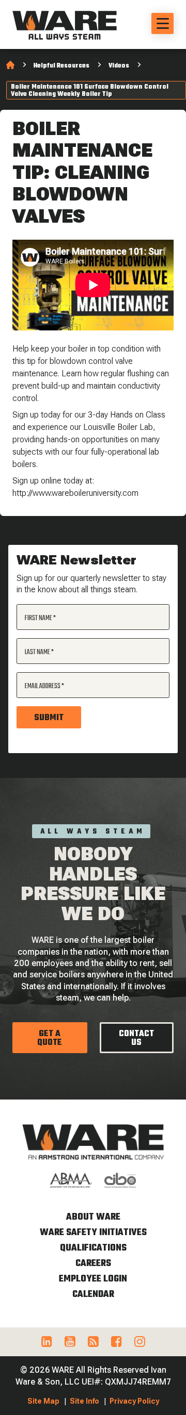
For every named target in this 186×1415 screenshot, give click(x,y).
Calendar (93, 1294)
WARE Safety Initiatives (93, 1232)
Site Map (43, 1401)
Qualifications (93, 1248)
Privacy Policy (134, 1401)
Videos (119, 66)
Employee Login (93, 1279)
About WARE (93, 1217)
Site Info (84, 1401)
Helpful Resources (61, 66)
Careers (93, 1263)
